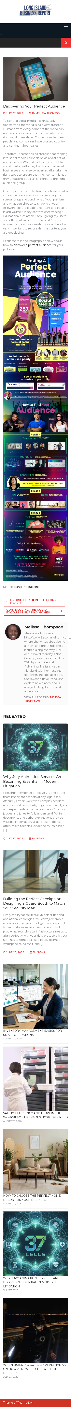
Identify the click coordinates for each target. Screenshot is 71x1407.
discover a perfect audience (32, 245)
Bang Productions (26, 587)
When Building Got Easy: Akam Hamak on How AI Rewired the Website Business (34, 1369)
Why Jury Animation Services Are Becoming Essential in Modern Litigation (32, 781)
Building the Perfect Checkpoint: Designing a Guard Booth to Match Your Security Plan (34, 903)
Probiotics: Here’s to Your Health (33, 601)
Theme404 (25, 1402)
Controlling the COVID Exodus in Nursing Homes (28, 611)
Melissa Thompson (49, 113)
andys (40, 838)
